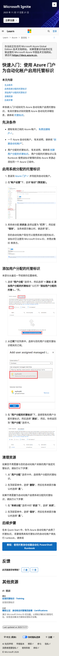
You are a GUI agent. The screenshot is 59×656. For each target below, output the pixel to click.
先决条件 (9, 85)
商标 (35, 647)
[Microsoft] (29, 31)
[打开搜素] (49, 31)
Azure (14, 37)
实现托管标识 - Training (13, 598)
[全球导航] (3, 31)
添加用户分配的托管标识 (16, 92)
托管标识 (18, 115)
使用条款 (26, 647)
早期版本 (20, 643)
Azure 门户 (21, 176)
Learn (5, 37)
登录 (55, 31)
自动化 (24, 37)
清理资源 (9, 96)
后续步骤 (9, 100)
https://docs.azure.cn (24, 55)
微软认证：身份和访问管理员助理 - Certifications (25, 610)
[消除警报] (54, 4)
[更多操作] (54, 37)
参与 (39, 643)
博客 (30, 643)
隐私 (47, 643)
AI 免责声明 (7, 643)
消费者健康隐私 (9, 647)
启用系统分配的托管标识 (16, 88)
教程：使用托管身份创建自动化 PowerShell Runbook (29, 546)
